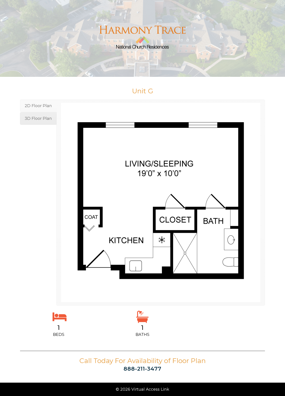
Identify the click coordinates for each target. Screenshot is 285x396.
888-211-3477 (142, 368)
